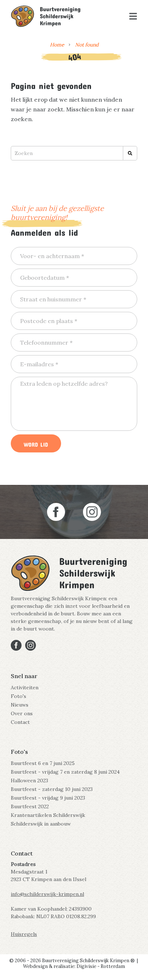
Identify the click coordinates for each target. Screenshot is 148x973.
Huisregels (24, 934)
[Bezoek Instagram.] (92, 512)
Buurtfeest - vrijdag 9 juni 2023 (48, 798)
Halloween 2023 (29, 780)
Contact (20, 722)
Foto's (18, 696)
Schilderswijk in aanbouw (41, 824)
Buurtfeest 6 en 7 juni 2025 (43, 763)
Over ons (22, 713)
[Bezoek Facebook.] (56, 512)
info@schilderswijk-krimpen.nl (47, 894)
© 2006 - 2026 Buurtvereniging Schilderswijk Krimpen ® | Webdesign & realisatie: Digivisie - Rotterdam (74, 963)
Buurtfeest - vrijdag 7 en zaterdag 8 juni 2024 (65, 772)
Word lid (36, 443)
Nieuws (19, 705)
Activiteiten (24, 687)
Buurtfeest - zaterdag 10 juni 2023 (52, 789)
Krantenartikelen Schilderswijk (48, 815)
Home (57, 44)
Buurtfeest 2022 (30, 806)
